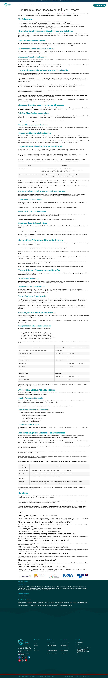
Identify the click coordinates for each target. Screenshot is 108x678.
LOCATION (44, 4)
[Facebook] (19, 657)
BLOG (54, 4)
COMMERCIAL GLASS (35, 4)
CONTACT (58, 4)
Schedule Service (100, 5)
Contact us (21, 653)
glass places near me (67, 13)
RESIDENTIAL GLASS (24, 4)
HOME (17, 4)
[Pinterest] (19, 660)
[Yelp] (26, 660)
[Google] (23, 660)
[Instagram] (26, 657)
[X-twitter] (23, 657)
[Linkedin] (29, 657)
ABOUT (50, 4)
